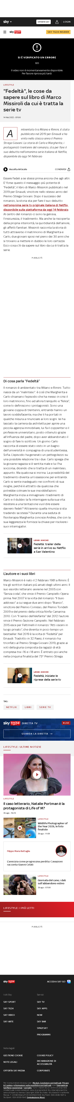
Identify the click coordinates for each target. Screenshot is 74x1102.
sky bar (41, 1021)
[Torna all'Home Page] (15, 32)
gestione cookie (13, 1055)
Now (40, 1015)
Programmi (43, 1034)
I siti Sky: (7, 994)
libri (28, 707)
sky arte (8, 1021)
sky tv (40, 1002)
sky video (9, 1015)
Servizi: (40, 994)
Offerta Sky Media (14, 1070)
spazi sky (42, 1028)
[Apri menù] (4, 32)
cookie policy (45, 1055)
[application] (15, 169)
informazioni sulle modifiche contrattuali (32, 1085)
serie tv (45, 707)
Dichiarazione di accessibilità (46, 1062)
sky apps (42, 1008)
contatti (28, 1088)
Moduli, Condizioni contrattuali (47, 1083)
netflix (11, 707)
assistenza (17, 1088)
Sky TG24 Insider (58, 32)
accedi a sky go (56, 981)
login (67, 21)
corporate (43, 1070)
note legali (10, 1062)
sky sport (9, 1002)
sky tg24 (8, 1008)
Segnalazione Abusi (36, 1097)
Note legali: (9, 1048)
